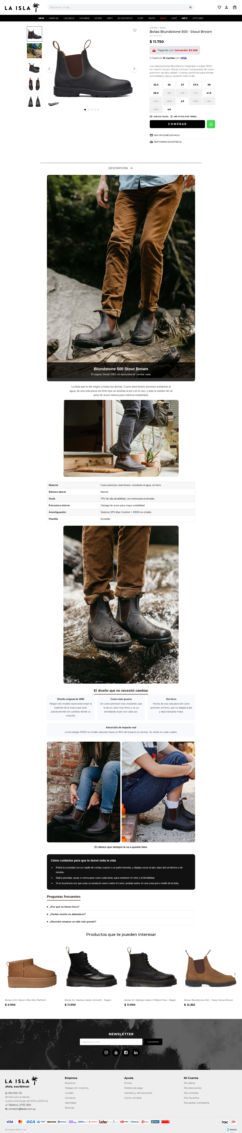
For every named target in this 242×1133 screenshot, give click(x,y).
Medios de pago (133, 1088)
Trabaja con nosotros (76, 1088)
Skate (151, 18)
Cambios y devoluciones (138, 1092)
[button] (190, 7)
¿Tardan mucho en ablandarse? (68, 914)
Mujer (98, 18)
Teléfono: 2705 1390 (19, 1104)
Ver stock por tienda (185, 117)
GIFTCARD (197, 18)
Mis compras (191, 1092)
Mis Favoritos (191, 1097)
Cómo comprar (133, 1097)
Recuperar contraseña (196, 1102)
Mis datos (189, 1083)
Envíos (128, 1083)
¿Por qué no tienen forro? (64, 906)
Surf (140, 18)
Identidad (70, 1102)
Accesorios (125, 18)
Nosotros (70, 1083)
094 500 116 (15, 1093)
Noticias (69, 1107)
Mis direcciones (193, 1088)
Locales (69, 1092)
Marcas (54, 18)
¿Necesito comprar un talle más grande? (73, 921)
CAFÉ (174, 18)
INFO (185, 18)
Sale (163, 18)
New (41, 18)
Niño (110, 18)
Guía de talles (160, 117)
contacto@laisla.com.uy (22, 1108)
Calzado (69, 18)
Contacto (70, 1097)
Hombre (85, 18)
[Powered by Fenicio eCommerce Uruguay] (232, 1129)
